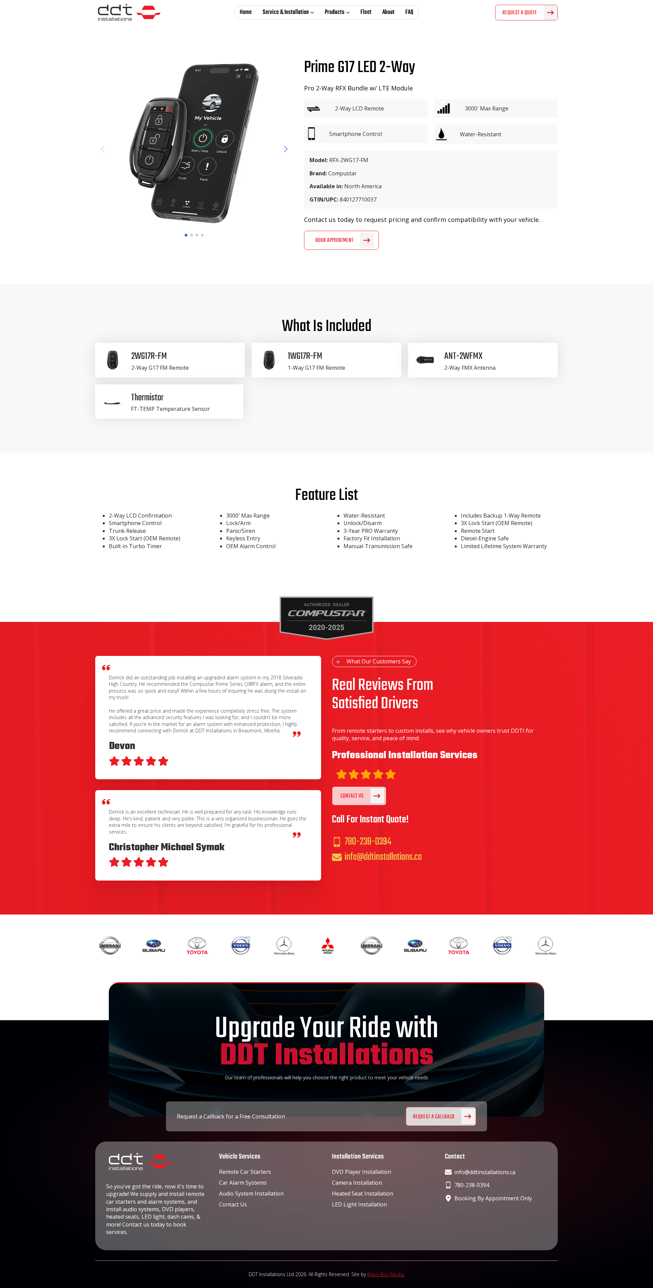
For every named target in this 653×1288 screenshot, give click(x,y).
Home (246, 12)
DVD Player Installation (361, 1172)
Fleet (366, 12)
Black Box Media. (386, 1274)
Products (335, 12)
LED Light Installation (359, 1204)
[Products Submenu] (350, 12)
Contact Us (233, 1204)
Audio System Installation (251, 1193)
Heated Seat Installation (362, 1193)
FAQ (409, 12)
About (388, 12)
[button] (285, 148)
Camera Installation (357, 1182)
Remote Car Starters (245, 1172)
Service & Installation (286, 12)
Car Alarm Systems (243, 1182)
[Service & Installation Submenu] (314, 12)
